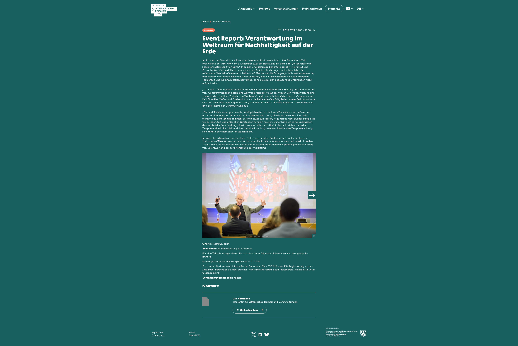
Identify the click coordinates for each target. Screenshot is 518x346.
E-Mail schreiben (247, 310)
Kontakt (334, 9)
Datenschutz (158, 335)
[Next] (312, 195)
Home (205, 21)
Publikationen (312, 9)
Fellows (264, 9)
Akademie (245, 9)
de (359, 9)
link (217, 273)
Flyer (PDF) (194, 335)
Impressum (157, 332)
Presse (192, 332)
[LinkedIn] (260, 334)
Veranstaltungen (286, 9)
